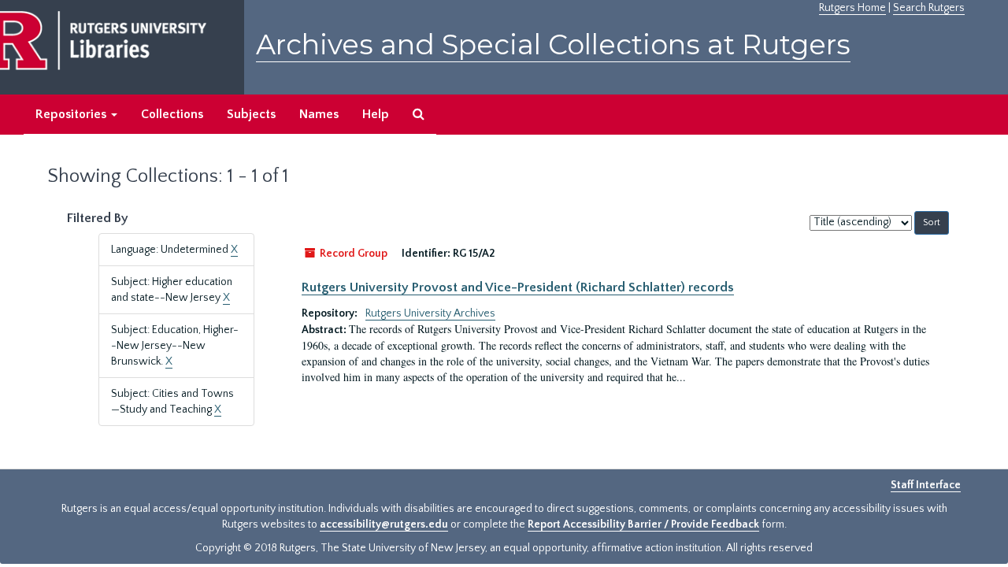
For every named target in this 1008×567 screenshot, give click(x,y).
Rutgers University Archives (430, 313)
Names (319, 114)
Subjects (251, 114)
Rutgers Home (852, 8)
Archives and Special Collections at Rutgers (553, 44)
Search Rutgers (929, 8)
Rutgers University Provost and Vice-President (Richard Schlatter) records (518, 287)
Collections (172, 114)
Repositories (72, 114)
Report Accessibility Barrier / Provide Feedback (643, 524)
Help (375, 114)
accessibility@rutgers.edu (384, 524)
